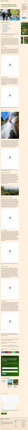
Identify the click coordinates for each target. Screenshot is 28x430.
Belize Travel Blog (4, 0)
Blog (6, 343)
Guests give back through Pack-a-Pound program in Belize (10, 386)
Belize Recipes (23, 424)
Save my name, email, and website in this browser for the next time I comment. (10, 411)
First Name (4, 366)
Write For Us (16, 426)
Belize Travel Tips (7, 354)
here (1, 264)
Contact (15, 427)
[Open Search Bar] (25, 1)
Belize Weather (13, 44)
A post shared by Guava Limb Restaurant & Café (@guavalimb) (10, 228)
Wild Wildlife (4, 31)
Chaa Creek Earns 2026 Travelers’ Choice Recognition (15, 386)
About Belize (3, 354)
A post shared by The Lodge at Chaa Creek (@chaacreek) (10, 298)
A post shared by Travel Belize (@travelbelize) (10, 75)
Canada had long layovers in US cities (6, 81)
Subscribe (4, 373)
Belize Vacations (23, 425)
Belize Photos (23, 423)
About (15, 425)
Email (23, 14)
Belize (6, 33)
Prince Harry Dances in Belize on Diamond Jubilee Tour (4, 381)
